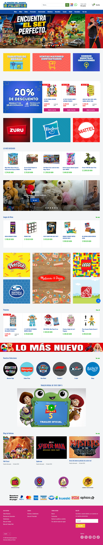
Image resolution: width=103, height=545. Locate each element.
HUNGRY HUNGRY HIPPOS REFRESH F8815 (69, 237)
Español (5, 534)
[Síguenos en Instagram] (90, 537)
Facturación (54, 516)
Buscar (53, 514)
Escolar (65, 12)
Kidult (70, 12)
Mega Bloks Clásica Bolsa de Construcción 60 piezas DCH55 (12, 168)
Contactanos (6, 519)
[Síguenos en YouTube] (94, 537)
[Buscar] (67, 5)
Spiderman (39, 461)
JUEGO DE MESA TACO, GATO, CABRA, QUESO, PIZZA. (90, 100)
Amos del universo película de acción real (80, 460)
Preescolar (33, 12)
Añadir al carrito (52, 110)
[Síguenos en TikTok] (98, 537)
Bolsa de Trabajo (7, 521)
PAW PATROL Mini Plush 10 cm (50, 329)
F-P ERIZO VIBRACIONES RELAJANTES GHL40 (10, 330)
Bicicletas (50, 12)
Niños (20, 12)
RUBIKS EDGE (27, 236)
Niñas (15, 12)
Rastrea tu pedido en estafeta (59, 519)
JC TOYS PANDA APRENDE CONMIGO (50, 100)
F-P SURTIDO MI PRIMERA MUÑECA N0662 (30, 330)
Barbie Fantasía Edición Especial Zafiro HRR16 (70, 168)
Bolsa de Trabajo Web (8, 524)
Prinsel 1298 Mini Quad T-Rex (89, 167)
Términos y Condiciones (32, 514)
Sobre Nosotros (6, 514)
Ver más (85, 12)
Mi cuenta (83, 6)
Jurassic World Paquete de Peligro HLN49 (30, 168)
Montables (57, 12)
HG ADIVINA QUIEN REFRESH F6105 (89, 237)
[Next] (100, 98)
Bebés (26, 12)
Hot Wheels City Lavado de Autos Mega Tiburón (51, 168)
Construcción (41, 12)
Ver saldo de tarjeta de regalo (59, 521)
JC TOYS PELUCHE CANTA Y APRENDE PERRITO (69, 100)
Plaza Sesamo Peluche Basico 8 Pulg (89, 330)
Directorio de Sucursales (9, 516)
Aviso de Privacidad (32, 516)
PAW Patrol (6, 461)
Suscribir (80, 526)
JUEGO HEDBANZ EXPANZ (11, 236)
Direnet (13, 540)
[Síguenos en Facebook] (82, 537)
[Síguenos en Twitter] (86, 537)
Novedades (77, 12)
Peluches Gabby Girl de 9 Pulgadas (69, 330)
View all (98, 310)
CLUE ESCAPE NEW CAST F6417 (50, 236)
